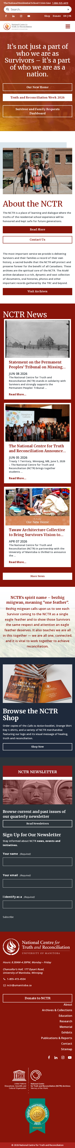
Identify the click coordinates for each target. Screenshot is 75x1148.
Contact (66, 1043)
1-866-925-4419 (60, 3)
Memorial (66, 1027)
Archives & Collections (57, 1010)
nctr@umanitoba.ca (19, 985)
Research (66, 1021)
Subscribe (8, 917)
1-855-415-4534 (16, 979)
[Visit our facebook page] (6, 16)
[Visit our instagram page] (21, 16)
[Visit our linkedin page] (13, 16)
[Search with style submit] (68, 9)
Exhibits (67, 1032)
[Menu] (68, 26)
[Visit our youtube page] (29, 16)
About (68, 1004)
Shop (47, 16)
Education (65, 1016)
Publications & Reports (56, 1038)
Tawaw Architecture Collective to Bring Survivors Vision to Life (37, 535)
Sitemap (66, 1049)
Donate (57, 16)
